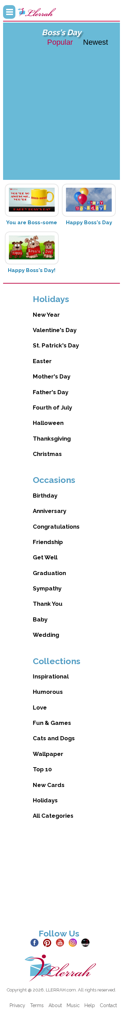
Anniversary (49, 510)
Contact (108, 1005)
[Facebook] (36, 942)
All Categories (53, 815)
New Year (46, 314)
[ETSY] (87, 942)
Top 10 (42, 769)
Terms (37, 1005)
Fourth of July (52, 407)
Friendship (48, 542)
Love (40, 707)
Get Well (45, 557)
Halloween (48, 422)
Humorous (48, 691)
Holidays (45, 800)
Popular (60, 42)
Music (73, 1005)
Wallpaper (48, 753)
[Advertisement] (61, 112)
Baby (40, 619)
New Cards (49, 785)
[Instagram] (74, 942)
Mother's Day (51, 376)
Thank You (48, 603)
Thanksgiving (52, 438)
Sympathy (47, 588)
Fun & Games (52, 722)
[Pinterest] (48, 942)
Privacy (17, 1005)
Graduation (49, 573)
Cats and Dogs (54, 738)
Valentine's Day (55, 330)
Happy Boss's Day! (31, 270)
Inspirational (51, 676)
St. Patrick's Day (56, 345)
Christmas (47, 453)
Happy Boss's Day (89, 222)
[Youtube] (61, 942)
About (55, 1005)
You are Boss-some (31, 222)
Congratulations (56, 526)
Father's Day (50, 392)
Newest (95, 42)
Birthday (45, 495)
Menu (9, 12)
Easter (42, 361)
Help (89, 1005)
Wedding (46, 634)
